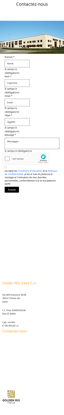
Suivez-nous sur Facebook (15, 375)
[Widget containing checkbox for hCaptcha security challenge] (25, 159)
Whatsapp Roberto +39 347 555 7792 (22, 359)
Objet (8, 115)
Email (8, 95)
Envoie (12, 189)
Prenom (10, 57)
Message (10, 134)
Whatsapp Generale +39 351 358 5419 (22, 365)
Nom (8, 76)
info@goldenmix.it (11, 351)
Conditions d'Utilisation (30, 170)
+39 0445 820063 (11, 342)
